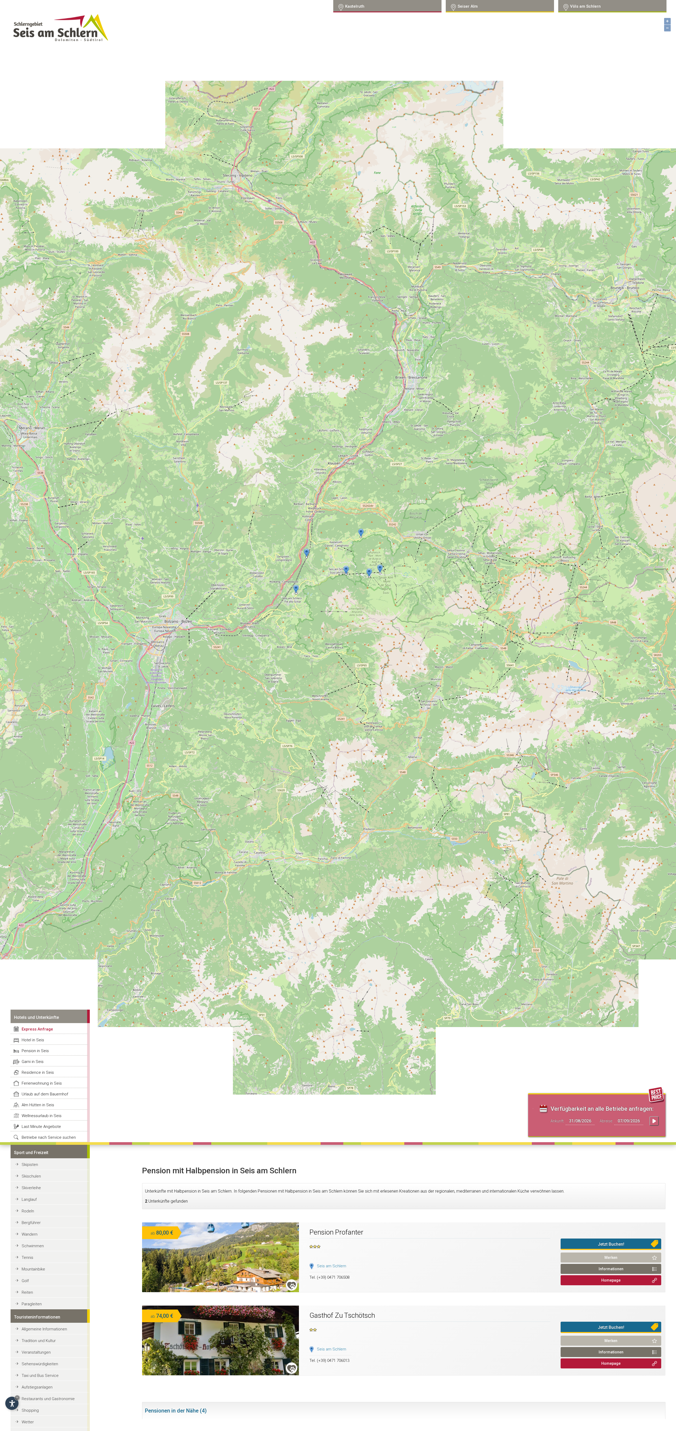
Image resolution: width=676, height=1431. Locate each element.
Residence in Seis (38, 1072)
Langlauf (29, 1199)
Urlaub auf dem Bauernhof (45, 1094)
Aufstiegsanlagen (37, 1387)
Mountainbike (33, 1269)
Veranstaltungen (36, 1352)
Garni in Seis (33, 1061)
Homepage (611, 1280)
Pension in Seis (35, 1050)
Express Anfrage (37, 1029)
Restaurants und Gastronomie (48, 1398)
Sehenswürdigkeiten (40, 1364)
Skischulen (31, 1176)
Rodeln (28, 1211)
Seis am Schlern (331, 1266)
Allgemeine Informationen (44, 1329)
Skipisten (30, 1164)
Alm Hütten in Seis (38, 1105)
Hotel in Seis (33, 1040)
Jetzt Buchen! (611, 1244)
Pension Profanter (336, 1232)
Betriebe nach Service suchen (49, 1137)
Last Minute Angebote (41, 1126)
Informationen (611, 1269)
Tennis (27, 1257)
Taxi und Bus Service (40, 1375)
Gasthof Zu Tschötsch (342, 1315)
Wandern (29, 1234)
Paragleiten (32, 1304)
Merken (610, 1257)
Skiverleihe (31, 1187)
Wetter (28, 1422)
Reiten (27, 1292)
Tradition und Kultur (39, 1340)
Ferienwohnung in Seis (42, 1083)
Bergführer (31, 1222)
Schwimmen (33, 1246)
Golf (25, 1280)
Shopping (30, 1410)
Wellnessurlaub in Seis (42, 1115)
